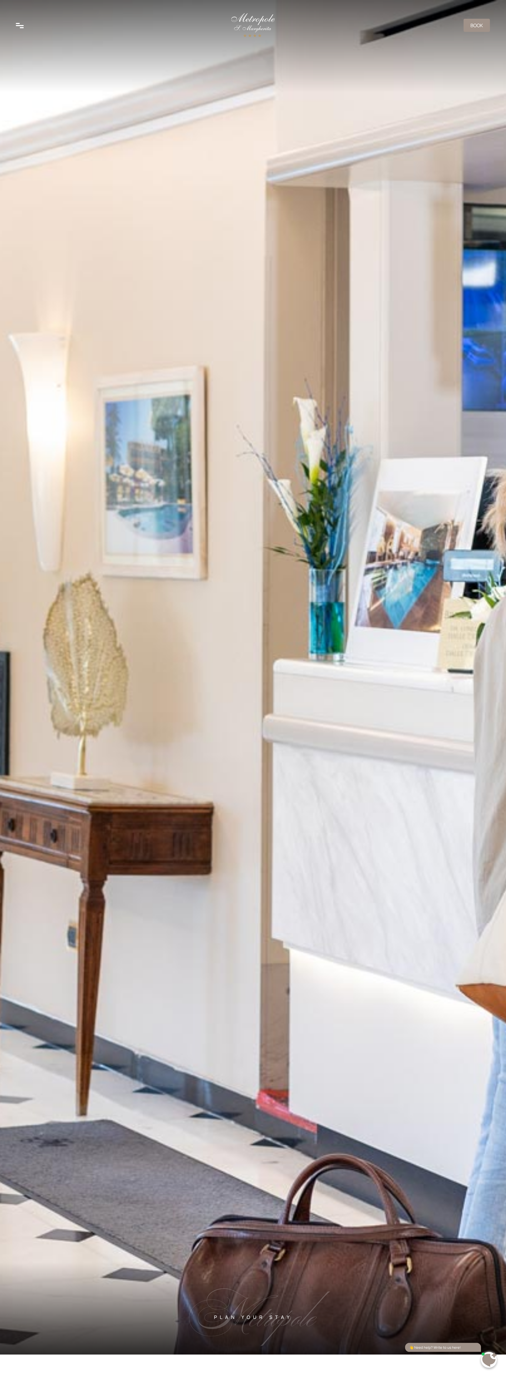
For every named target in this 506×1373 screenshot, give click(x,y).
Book (476, 25)
